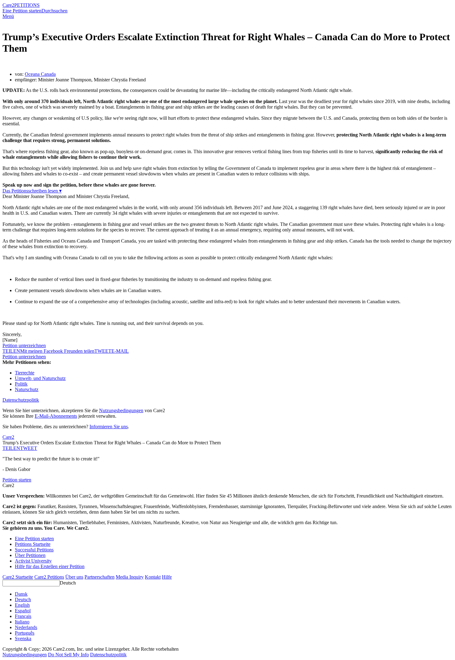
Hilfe (167, 577)
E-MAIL (120, 351)
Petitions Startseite (32, 544)
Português (24, 633)
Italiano (22, 621)
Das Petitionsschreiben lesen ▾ (32, 190)
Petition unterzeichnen (24, 345)
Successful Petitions (34, 549)
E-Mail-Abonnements (56, 416)
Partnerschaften (99, 577)
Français (23, 616)
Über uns (74, 577)
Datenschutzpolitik (20, 400)
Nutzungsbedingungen (121, 410)
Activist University (33, 560)
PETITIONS (27, 5)
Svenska (23, 638)
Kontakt (153, 577)
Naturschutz (26, 389)
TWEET (102, 351)
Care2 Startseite (17, 577)
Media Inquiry (130, 577)
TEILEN (11, 448)
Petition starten (16, 479)
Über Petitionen (30, 555)
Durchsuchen (54, 10)
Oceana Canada (40, 74)
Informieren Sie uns (108, 426)
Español (23, 610)
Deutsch (68, 582)
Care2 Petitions (49, 577)
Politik (21, 383)
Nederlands (26, 627)
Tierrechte (24, 372)
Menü (8, 16)
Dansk (21, 594)
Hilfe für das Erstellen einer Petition (49, 566)
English (22, 605)
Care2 (8, 5)
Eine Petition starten (21, 10)
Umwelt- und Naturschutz (40, 378)
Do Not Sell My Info (68, 654)
